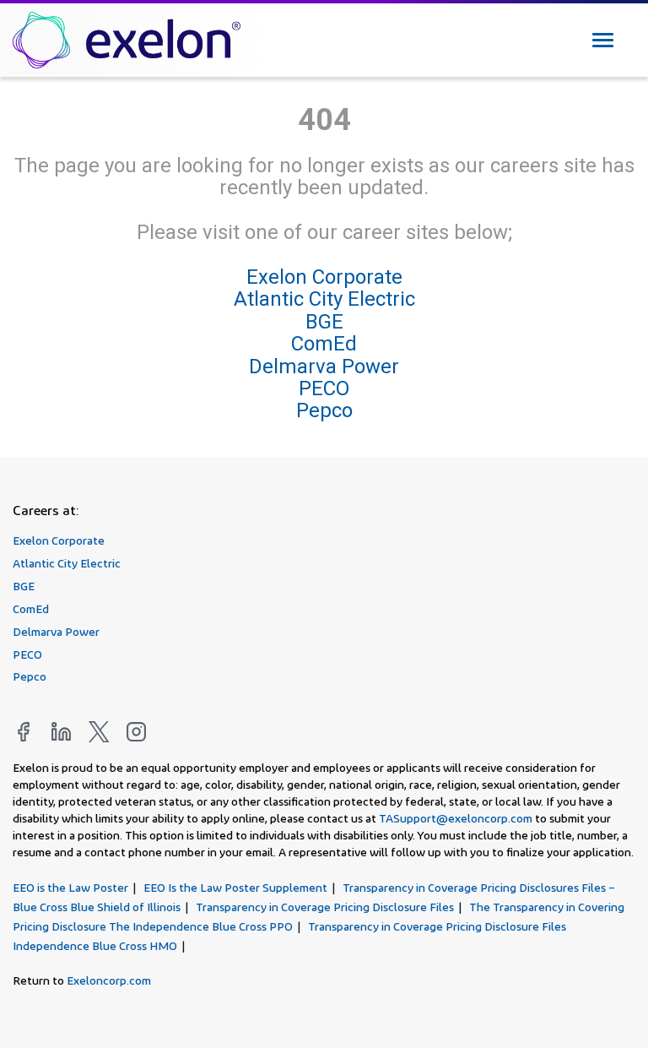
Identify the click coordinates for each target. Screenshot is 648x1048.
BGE (324, 322)
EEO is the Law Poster (70, 887)
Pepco (324, 410)
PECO (324, 388)
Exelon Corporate (324, 277)
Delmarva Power (324, 365)
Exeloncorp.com (109, 980)
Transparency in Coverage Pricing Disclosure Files (325, 906)
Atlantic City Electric (324, 299)
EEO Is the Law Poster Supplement (235, 887)
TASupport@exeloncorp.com (455, 818)
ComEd (324, 344)
